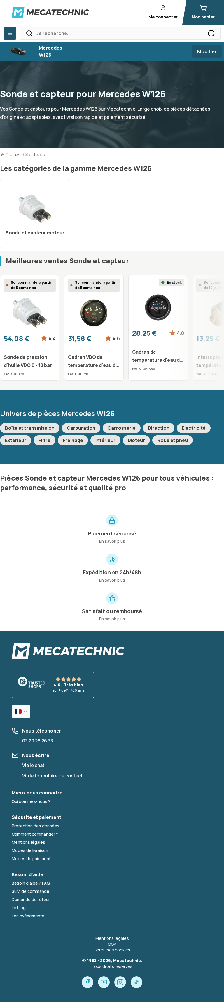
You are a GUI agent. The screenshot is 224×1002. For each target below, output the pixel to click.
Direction (158, 428)
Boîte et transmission (30, 428)
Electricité (194, 428)
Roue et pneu (172, 440)
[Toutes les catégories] (10, 33)
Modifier (207, 51)
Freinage (73, 440)
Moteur (136, 440)
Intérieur (105, 440)
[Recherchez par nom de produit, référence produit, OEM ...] (211, 33)
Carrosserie (122, 428)
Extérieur (15, 440)
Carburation (81, 428)
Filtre (44, 440)
